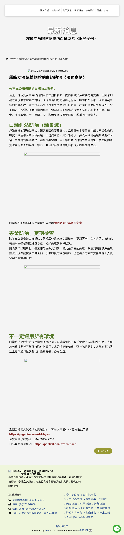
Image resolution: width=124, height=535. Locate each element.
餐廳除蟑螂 (87, 517)
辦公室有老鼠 (74, 512)
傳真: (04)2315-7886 (24, 504)
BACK (104, 451)
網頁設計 (83, 530)
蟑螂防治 (99, 503)
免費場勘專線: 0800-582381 (28, 500)
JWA (46, 530)
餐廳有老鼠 (103, 508)
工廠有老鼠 (87, 508)
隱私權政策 (62, 526)
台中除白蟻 (73, 494)
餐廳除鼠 (91, 512)
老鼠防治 (71, 503)
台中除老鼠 (89, 494)
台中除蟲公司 (74, 499)
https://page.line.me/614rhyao (29, 434)
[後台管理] (90, 530)
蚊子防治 (85, 503)
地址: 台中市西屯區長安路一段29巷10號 (35, 513)
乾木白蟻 (105, 512)
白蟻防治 (71, 508)
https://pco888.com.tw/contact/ (55, 444)
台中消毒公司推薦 (96, 499)
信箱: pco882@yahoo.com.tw (29, 508)
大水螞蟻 (71, 517)
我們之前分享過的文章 (68, 222)
